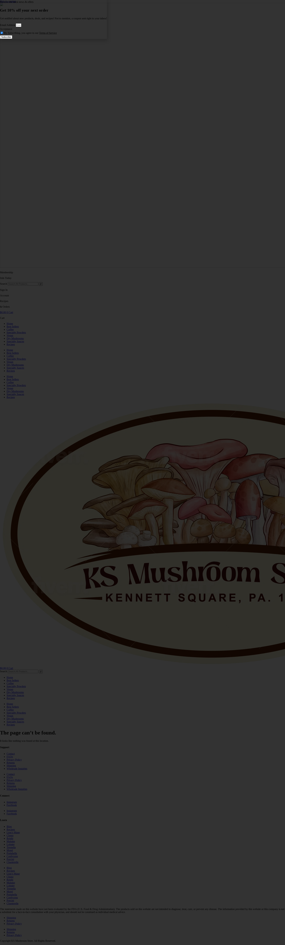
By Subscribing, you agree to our (30, 33)
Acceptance (6, 29)
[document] (142, 472)
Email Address (8, 25)
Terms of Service (48, 33)
